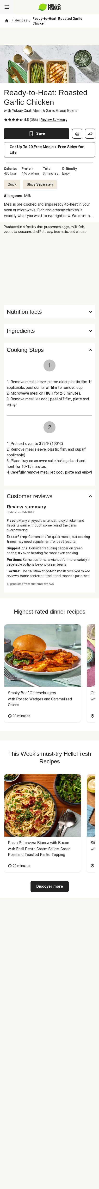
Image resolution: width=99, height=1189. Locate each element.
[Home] (7, 21)
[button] (49, 331)
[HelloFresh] (49, 7)
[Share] (90, 134)
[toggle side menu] (6, 7)
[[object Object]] (77, 134)
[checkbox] (6, 120)
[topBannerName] (49, 36)
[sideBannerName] (49, 269)
